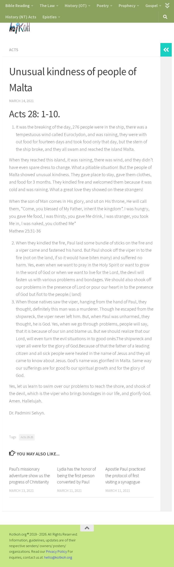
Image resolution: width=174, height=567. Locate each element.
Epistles (50, 16)
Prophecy (127, 5)
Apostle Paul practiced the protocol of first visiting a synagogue (125, 475)
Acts (13, 49)
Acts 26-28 (27, 437)
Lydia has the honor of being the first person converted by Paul (76, 475)
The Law (47, 5)
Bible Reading (17, 5)
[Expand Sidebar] (166, 50)
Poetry (103, 5)
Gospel (151, 5)
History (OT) (76, 5)
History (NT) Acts (20, 16)
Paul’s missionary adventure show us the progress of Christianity (29, 475)
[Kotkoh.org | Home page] (19, 27)
